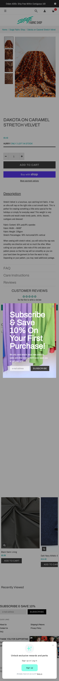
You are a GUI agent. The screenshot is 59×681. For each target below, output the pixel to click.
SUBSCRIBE (40, 368)
